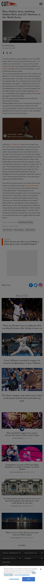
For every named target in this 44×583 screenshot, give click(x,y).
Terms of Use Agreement (22, 575)
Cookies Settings (14, 579)
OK (28, 579)
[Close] (40, 569)
